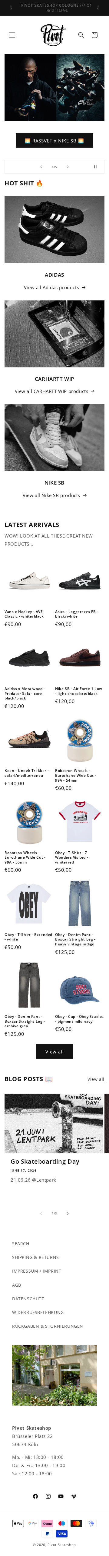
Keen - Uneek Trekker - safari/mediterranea (27, 773)
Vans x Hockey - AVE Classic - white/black (24, 614)
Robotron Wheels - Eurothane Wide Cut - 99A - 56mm (25, 857)
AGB (16, 1285)
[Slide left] (41, 1213)
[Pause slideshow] (97, 166)
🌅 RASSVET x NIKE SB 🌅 (54, 141)
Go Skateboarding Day (45, 1161)
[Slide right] (67, 1213)
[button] (12, 35)
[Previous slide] (41, 166)
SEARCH (20, 1243)
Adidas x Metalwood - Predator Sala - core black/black (25, 693)
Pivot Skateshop (62, 1544)
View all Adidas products (51, 287)
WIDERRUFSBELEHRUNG (38, 1312)
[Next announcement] (97, 8)
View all (54, 1052)
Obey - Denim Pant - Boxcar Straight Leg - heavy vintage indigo (75, 939)
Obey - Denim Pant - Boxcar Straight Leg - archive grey (25, 1021)
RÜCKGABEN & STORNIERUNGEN (47, 1326)
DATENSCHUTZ (28, 1299)
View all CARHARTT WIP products (51, 391)
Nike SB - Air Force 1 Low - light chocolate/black (78, 691)
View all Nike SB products (51, 495)
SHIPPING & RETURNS (35, 1257)
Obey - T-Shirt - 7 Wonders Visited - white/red (71, 857)
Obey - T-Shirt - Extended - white (28, 937)
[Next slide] (67, 166)
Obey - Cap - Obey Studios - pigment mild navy (79, 1019)
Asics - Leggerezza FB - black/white (76, 614)
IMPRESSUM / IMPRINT (36, 1271)
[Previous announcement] (11, 8)
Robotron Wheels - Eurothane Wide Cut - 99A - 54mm (75, 775)
